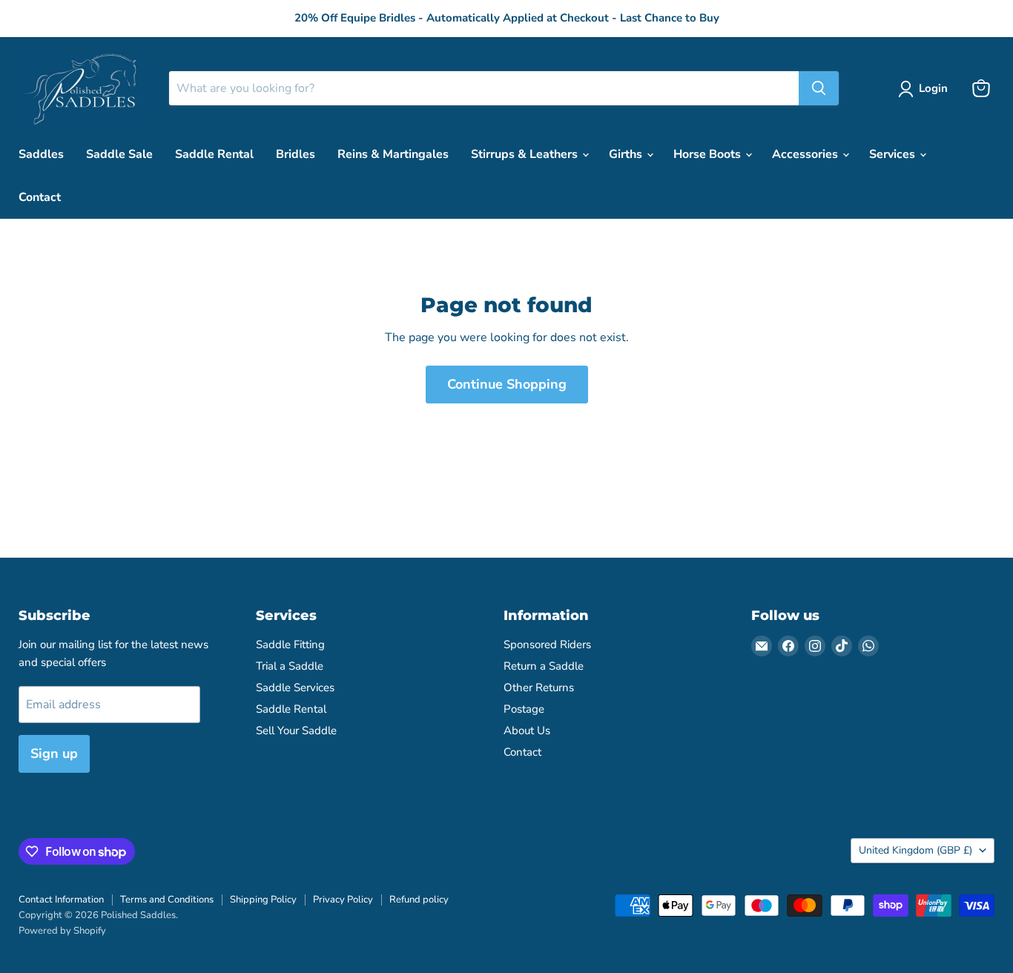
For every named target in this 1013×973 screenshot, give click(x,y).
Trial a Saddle (289, 666)
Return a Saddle (544, 666)
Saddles (41, 154)
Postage (524, 709)
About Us (527, 730)
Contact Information (61, 899)
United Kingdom (915, 850)
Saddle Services (295, 687)
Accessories (806, 154)
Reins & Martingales (393, 154)
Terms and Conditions (167, 899)
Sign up (54, 753)
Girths (627, 154)
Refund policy (419, 899)
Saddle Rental (214, 154)
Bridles (295, 154)
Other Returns (539, 687)
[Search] (819, 88)
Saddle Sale (119, 154)
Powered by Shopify (62, 930)
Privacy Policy (343, 899)
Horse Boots (708, 154)
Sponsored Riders (547, 644)
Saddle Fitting (290, 644)
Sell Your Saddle (296, 730)
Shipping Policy (263, 899)
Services (893, 154)
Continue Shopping (507, 384)
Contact (40, 197)
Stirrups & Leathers (526, 154)
